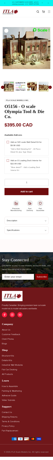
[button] (38, 11)
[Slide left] (2, 87)
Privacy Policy (8, 426)
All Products (7, 374)
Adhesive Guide (9, 395)
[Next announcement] (48, 3)
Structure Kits (8, 356)
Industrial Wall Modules (12, 365)
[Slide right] (50, 87)
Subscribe (42, 277)
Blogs (4, 343)
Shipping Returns (9, 417)
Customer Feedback (11, 334)
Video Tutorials (8, 400)
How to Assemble (10, 386)
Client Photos (8, 339)
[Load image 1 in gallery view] (9, 87)
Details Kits (7, 360)
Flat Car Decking (9, 369)
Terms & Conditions (11, 421)
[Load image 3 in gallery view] (32, 87)
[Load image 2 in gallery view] (20, 87)
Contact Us (7, 412)
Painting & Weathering (12, 391)
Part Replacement (10, 431)
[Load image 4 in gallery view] (44, 87)
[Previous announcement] (5, 3)
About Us (6, 330)
